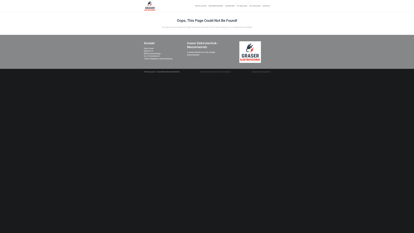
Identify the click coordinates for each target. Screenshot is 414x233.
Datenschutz (212, 72)
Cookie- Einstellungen (224, 72)
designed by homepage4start (261, 72)
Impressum (203, 72)
